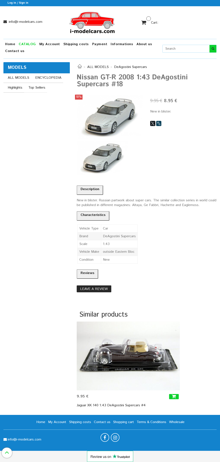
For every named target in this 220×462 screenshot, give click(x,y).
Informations (122, 44)
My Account (49, 44)
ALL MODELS (98, 67)
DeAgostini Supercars (130, 67)
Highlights (15, 87)
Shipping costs (76, 44)
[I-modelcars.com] (92, 21)
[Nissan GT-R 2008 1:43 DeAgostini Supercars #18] (110, 116)
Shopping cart (123, 422)
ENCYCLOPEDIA (48, 77)
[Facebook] (105, 437)
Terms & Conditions (151, 422)
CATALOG (27, 44)
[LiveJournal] (158, 123)
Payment (99, 44)
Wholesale (177, 422)
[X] (152, 123)
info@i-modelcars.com (25, 21)
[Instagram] (115, 437)
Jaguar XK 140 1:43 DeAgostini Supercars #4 (111, 405)
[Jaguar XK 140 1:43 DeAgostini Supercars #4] (128, 356)
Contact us (14, 51)
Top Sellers (36, 87)
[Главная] (80, 67)
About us (144, 44)
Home (10, 44)
